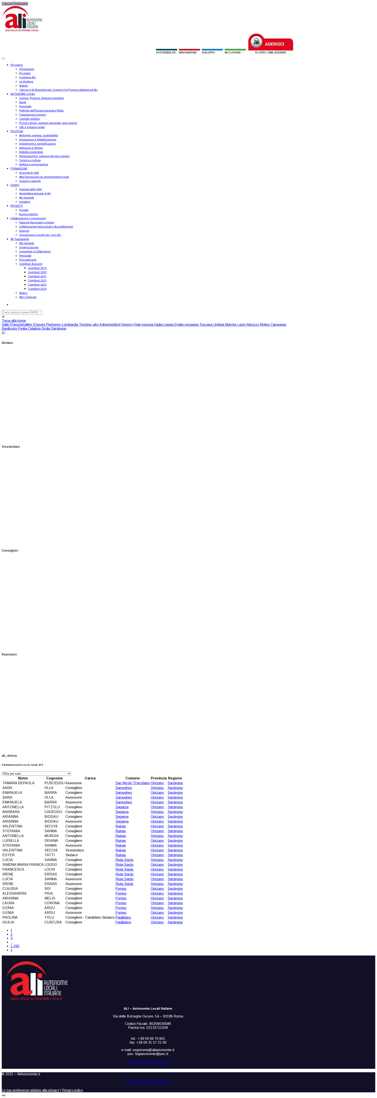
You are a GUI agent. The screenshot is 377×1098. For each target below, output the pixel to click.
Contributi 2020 (37, 272)
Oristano (157, 783)
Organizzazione (29, 247)
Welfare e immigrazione (33, 164)
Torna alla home (14, 321)
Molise (265, 324)
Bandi (22, 102)
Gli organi (25, 73)
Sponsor (24, 231)
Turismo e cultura (30, 160)
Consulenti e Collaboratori (35, 252)
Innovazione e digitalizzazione (37, 140)
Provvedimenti (27, 260)
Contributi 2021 (37, 276)
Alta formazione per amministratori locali (44, 177)
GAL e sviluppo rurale (32, 127)
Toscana (206, 324)
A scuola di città (29, 173)
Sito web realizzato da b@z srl (148, 1082)
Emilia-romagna (186, 324)
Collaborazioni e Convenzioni (28, 218)
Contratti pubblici (29, 119)
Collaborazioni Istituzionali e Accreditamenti (46, 227)
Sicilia (46, 328)
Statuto (23, 86)
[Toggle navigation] (3, 58)
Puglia (23, 328)
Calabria (34, 328)
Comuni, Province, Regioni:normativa (41, 98)
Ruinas (120, 826)
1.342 (14, 946)
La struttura (26, 82)
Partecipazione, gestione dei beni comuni (44, 156)
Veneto (127, 324)
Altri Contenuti (27, 297)
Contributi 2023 (37, 285)
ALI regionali (26, 198)
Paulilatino (123, 917)
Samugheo (123, 788)
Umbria (219, 324)
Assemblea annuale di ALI (35, 194)
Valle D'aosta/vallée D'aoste (24, 324)
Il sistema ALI (27, 77)
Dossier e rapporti (30, 181)
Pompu (120, 888)
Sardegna (58, 328)
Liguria (168, 324)
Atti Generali (26, 243)
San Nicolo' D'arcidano (132, 783)
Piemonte (54, 324)
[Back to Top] (3, 1095)
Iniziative (24, 202)
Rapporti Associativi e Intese (36, 223)
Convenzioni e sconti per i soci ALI (40, 235)
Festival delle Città (30, 189)
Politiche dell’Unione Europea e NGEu (41, 111)
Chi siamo (16, 65)
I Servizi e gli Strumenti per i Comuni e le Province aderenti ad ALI (58, 90)
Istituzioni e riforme (31, 148)
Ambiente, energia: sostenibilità (38, 135)
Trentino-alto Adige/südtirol (100, 324)
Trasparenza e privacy (32, 115)
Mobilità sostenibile (31, 152)
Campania (278, 324)
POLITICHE (16, 131)
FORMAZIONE (18, 169)
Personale (25, 106)
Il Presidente (26, 69)
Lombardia (70, 324)
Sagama (122, 807)
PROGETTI (16, 206)
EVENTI (14, 185)
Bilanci (23, 293)
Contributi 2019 (37, 268)
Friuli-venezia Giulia (148, 324)
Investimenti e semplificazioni (37, 144)
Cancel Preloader (15, 3)
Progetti (24, 210)
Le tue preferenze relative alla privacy (30, 1090)
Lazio (241, 324)
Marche (231, 324)
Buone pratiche (28, 214)
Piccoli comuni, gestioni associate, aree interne (48, 123)
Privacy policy (72, 1090)
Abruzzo (253, 324)
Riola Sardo (124, 860)
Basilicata (10, 328)
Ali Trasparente (19, 239)
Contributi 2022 (37, 281)
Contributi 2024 (37, 289)
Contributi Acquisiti (30, 264)
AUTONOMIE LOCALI (22, 94)
